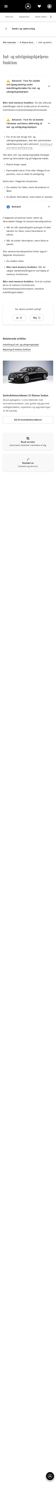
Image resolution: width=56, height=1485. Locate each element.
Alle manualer (9, 42)
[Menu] (6, 6)
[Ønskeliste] (39, 6)
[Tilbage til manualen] (7, 28)
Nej (35, 317)
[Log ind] (49, 6)
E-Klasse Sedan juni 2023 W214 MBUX (27, 42)
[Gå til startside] (28, 6)
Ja (17, 317)
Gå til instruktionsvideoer (28, 419)
